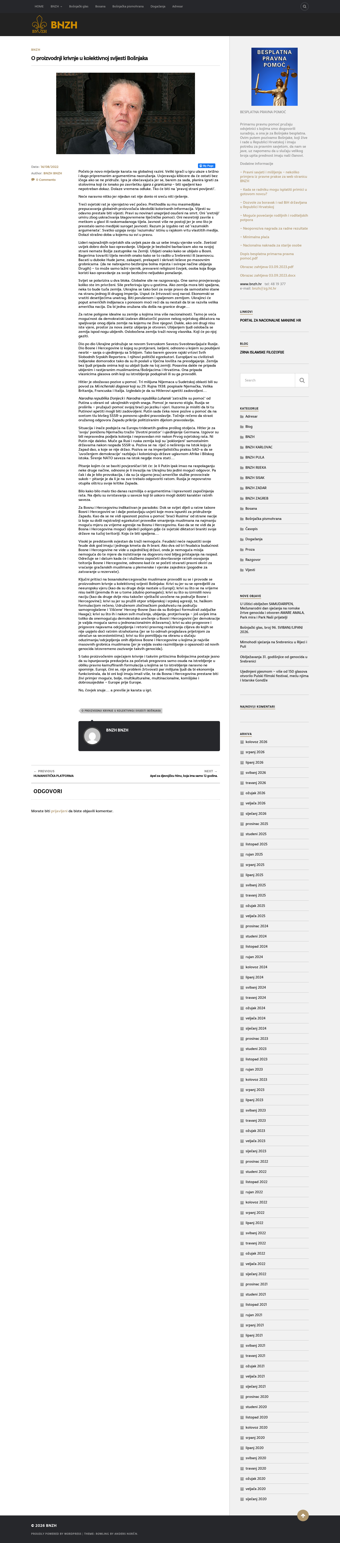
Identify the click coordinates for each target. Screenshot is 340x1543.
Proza (250, 549)
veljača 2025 (255, 916)
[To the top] (303, 1515)
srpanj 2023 (255, 1089)
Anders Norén (125, 1533)
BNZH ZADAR (255, 488)
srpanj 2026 (255, 752)
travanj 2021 (255, 1355)
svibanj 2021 (255, 1345)
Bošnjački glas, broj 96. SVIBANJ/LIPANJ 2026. (271, 629)
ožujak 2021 (255, 1366)
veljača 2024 (256, 1018)
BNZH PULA (254, 457)
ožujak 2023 (255, 1130)
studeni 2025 (256, 834)
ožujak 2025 (255, 905)
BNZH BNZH (52, 173)
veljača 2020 (256, 1489)
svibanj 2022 (256, 1233)
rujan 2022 (254, 1192)
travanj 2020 (256, 1468)
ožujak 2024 (255, 1008)
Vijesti (250, 570)
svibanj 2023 (256, 1110)
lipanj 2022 (254, 1223)
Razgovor (253, 559)
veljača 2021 (255, 1376)
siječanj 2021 (256, 1386)
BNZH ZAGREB (256, 498)
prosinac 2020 (257, 1396)
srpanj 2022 (255, 1212)
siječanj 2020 (256, 1499)
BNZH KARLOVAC (258, 447)
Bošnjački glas (78, 6)
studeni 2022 (256, 1171)
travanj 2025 (256, 895)
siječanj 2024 (256, 1028)
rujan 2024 (254, 957)
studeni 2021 (256, 1294)
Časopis (251, 529)
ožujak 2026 (255, 793)
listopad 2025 (256, 844)
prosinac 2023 (257, 1038)
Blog (249, 426)
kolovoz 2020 (257, 1427)
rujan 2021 (254, 1315)
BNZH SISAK (254, 477)
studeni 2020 (256, 1407)
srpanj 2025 (255, 864)
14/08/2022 (50, 167)
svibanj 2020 (256, 1458)
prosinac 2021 (257, 1284)
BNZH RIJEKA (255, 467)
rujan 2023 (254, 1069)
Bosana (100, 6)
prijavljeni (59, 811)
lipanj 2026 (254, 762)
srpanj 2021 (255, 1325)
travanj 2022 (256, 1243)
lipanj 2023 (254, 1100)
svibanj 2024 (256, 987)
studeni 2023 (256, 1048)
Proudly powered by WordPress (56, 1533)
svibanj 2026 (256, 772)
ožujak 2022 (255, 1253)
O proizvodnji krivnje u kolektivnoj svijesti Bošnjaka (121, 710)
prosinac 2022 (257, 1161)
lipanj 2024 (254, 977)
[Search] (304, 6)
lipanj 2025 (254, 875)
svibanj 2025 (256, 885)
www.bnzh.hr (251, 284)
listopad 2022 (256, 1182)
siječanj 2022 (256, 1274)
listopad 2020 (257, 1417)
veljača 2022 (255, 1264)
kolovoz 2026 (256, 742)
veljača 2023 (255, 1141)
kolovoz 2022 (256, 1202)
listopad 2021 (256, 1304)
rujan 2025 (254, 854)
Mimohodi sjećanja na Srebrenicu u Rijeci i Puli (273, 644)
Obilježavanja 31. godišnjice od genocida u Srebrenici (273, 659)
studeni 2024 (256, 936)
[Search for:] (274, 380)
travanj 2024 (256, 997)
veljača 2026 (256, 803)
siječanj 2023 (256, 1151)
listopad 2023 (256, 1059)
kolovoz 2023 (256, 1079)
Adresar (177, 6)
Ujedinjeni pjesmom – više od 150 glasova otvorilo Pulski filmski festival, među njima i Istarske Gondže (274, 675)
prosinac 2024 (257, 926)
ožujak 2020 (256, 1478)
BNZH (55, 6)
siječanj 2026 (256, 813)
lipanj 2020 (255, 1448)
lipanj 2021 (254, 1335)
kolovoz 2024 (256, 967)
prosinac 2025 (257, 823)
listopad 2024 (257, 946)
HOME (39, 6)
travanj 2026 (256, 783)
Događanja (158, 6)
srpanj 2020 (255, 1437)
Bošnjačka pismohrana (128, 6)
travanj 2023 (256, 1120)
